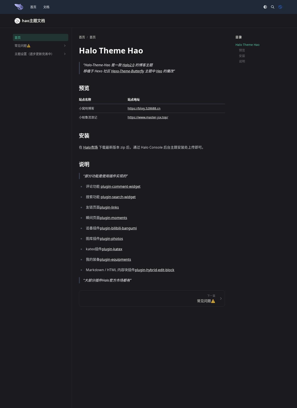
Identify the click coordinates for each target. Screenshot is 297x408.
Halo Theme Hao (247, 45)
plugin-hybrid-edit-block (154, 269)
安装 (242, 56)
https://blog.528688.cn (144, 108)
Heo (159, 71)
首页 (33, 7)
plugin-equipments (115, 259)
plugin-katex (112, 249)
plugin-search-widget (118, 196)
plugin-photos (111, 238)
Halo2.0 (128, 65)
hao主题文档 (33, 20)
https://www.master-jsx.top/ (148, 117)
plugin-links (109, 207)
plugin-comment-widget (120, 186)
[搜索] (273, 7)
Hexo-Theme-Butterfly (127, 71)
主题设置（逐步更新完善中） (34, 54)
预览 (242, 50)
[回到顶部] (283, 394)
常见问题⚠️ (22, 46)
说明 (242, 61)
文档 (46, 7)
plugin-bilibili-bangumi (118, 228)
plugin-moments (113, 217)
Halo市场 (90, 147)
